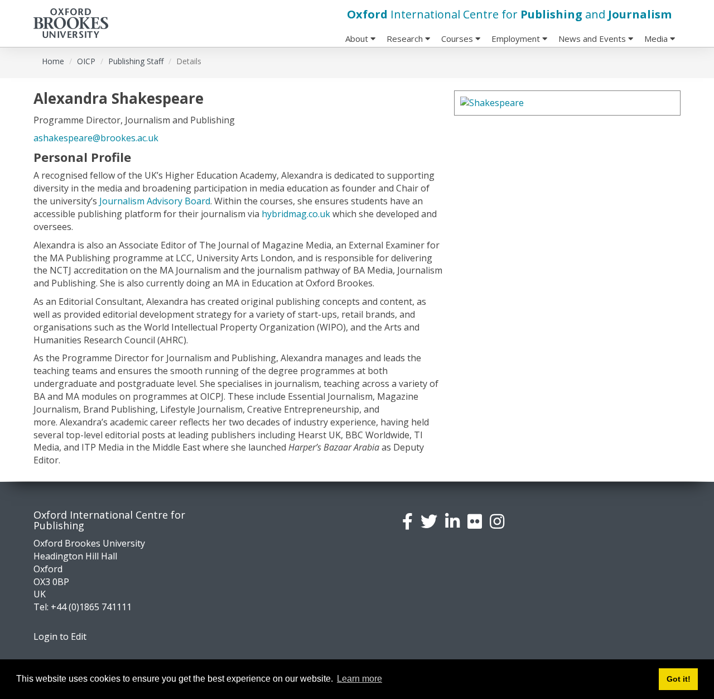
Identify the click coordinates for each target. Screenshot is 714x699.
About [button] (357, 38)
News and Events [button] (593, 38)
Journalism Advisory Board (154, 201)
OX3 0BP (51, 582)
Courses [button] (458, 38)
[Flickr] (474, 521)
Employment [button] (516, 38)
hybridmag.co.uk (296, 214)
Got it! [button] (679, 678)
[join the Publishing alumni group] (452, 521)
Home (53, 61)
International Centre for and (509, 14)
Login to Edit (59, 636)
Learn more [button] (359, 678)
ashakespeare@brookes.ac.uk (95, 138)
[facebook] (407, 521)
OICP (86, 61)
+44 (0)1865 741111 (91, 607)
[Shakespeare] (567, 103)
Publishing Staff (135, 61)
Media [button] (657, 38)
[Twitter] (429, 521)
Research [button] (406, 38)
